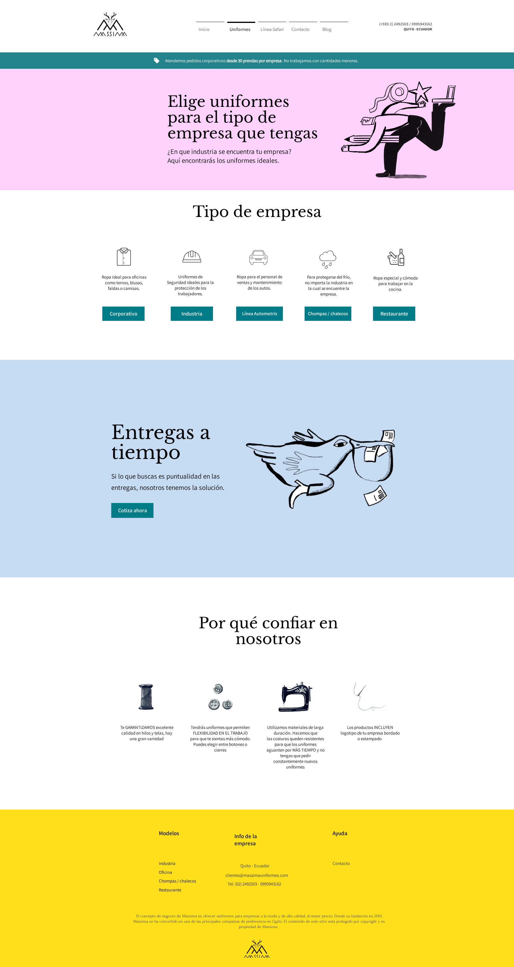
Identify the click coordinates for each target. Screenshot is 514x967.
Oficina (165, 872)
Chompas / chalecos (177, 881)
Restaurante (170, 890)
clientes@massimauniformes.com (256, 875)
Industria (167, 863)
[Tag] (156, 60)
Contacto (341, 863)
